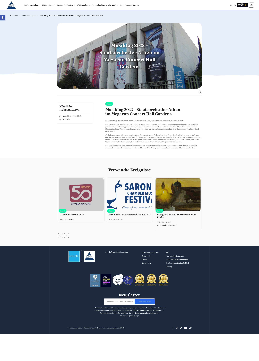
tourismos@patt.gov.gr (129, 315)
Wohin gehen (47, 5)
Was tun (59, 5)
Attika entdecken (31, 5)
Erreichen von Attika (150, 252)
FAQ (167, 252)
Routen (70, 5)
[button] (2, 17)
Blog (122, 5)
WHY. (122, 328)
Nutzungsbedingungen (175, 256)
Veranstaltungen (132, 5)
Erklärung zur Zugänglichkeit (178, 263)
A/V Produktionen (84, 5)
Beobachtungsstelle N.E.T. (105, 5)
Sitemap (169, 266)
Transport (146, 256)
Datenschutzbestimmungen (177, 259)
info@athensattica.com (118, 252)
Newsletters (146, 263)
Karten (144, 259)
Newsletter (129, 294)
